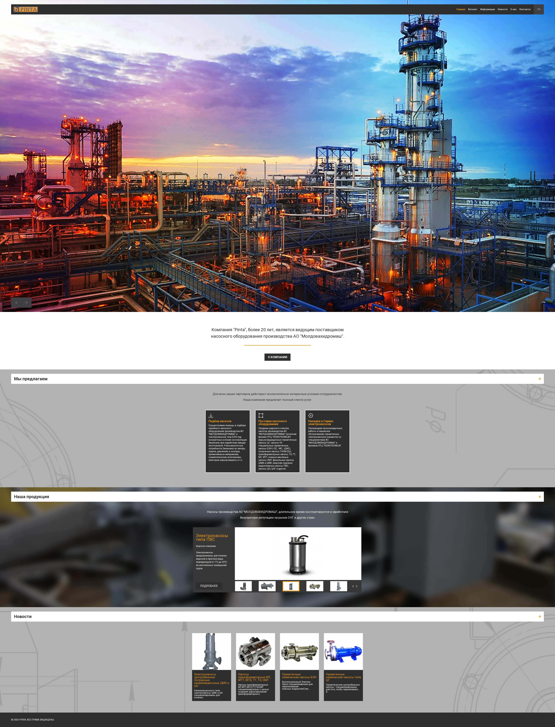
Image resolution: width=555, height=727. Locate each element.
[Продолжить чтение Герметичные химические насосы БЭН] (299, 651)
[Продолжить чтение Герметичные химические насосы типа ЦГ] (343, 651)
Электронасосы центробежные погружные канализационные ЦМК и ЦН (211, 680)
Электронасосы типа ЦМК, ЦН (212, 537)
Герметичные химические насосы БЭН (299, 676)
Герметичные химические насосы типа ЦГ (343, 677)
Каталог (472, 9)
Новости (502, 9)
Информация (487, 9)
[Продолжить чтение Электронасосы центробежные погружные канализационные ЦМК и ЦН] (211, 651)
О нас (513, 9)
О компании (277, 357)
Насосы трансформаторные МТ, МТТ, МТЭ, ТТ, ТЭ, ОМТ (254, 677)
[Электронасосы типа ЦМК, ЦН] (298, 579)
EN (538, 9)
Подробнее (209, 586)
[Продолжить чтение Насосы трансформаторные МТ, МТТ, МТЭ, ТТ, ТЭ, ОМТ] (255, 651)
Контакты (525, 9)
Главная (460, 9)
